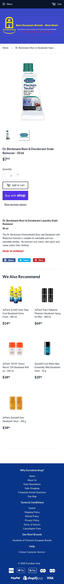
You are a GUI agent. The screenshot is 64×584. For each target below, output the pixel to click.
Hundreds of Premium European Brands (32, 540)
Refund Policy (32, 516)
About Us (32, 480)
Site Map (32, 496)
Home (5, 48)
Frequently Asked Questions (32, 492)
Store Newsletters (32, 484)
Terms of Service (32, 524)
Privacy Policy (32, 520)
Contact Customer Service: (32, 552)
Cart (59, 4)
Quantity (7, 169)
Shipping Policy (32, 512)
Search (32, 508)
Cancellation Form (32, 528)
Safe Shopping (32, 488)
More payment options (15, 204)
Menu (9, 4)
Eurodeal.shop (33, 563)
